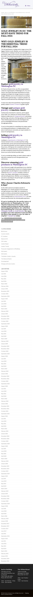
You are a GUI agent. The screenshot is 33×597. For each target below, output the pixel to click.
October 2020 (4, 441)
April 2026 (3, 281)
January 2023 (4, 373)
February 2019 (4, 491)
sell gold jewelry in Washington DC (16, 140)
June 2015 (3, 543)
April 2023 (3, 366)
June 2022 (3, 391)
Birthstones (4, 231)
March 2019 (4, 488)
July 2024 (3, 328)
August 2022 (4, 386)
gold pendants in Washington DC (14, 163)
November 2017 (5, 526)
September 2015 (5, 536)
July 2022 (3, 388)
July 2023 (3, 358)
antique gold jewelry (13, 109)
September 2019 (5, 473)
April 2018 (3, 513)
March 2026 (4, 283)
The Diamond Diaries (6, 258)
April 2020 (3, 456)
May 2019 (3, 483)
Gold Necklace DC (17, 218)
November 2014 (5, 561)
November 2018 (5, 498)
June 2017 (3, 531)
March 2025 (4, 308)
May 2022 (3, 393)
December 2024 (5, 316)
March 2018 (4, 516)
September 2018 (5, 503)
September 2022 (5, 383)
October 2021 (4, 411)
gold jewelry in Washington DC (12, 85)
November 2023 (5, 348)
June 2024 (3, 331)
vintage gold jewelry (19, 116)
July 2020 (3, 448)
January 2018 (4, 521)
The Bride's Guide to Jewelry (8, 256)
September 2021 (5, 413)
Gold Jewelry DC (8, 218)
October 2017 (4, 528)
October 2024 (4, 321)
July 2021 (3, 418)
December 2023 (5, 346)
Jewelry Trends (5, 246)
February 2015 (4, 553)
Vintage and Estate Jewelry (8, 263)
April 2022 (3, 396)
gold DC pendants (13, 172)
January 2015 (4, 556)
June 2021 (3, 421)
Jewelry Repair (4, 244)
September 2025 (5, 296)
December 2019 (5, 466)
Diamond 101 (4, 239)
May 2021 (3, 423)
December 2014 (5, 558)
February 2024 (4, 341)
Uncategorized (5, 261)
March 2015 (4, 551)
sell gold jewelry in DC (20, 196)
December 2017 (5, 523)
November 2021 (5, 408)
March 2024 (4, 338)
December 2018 (5, 496)
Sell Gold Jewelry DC (20, 219)
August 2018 (4, 506)
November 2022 (5, 378)
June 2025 (3, 303)
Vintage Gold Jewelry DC (7, 221)
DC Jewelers (4, 236)
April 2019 (3, 486)
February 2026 (4, 286)
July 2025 (3, 301)
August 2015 (4, 538)
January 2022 (4, 403)
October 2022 (4, 381)
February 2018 (4, 518)
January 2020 (4, 463)
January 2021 (4, 433)
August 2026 (4, 271)
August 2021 (4, 416)
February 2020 (4, 461)
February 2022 (4, 401)
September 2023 (5, 353)
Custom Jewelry (5, 234)
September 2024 (5, 323)
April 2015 (3, 548)
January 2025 (4, 313)
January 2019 (4, 493)
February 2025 (4, 311)
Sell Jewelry (4, 251)
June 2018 (3, 511)
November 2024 (5, 318)
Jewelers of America (15, 104)
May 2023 (3, 363)
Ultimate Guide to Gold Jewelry (13, 211)
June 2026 (3, 276)
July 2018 (3, 508)
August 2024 (4, 326)
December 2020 (5, 436)
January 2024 (4, 343)
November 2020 (5, 438)
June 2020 (3, 451)
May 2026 (3, 278)
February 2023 (4, 371)
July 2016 (3, 533)
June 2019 (3, 481)
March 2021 (4, 428)
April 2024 (3, 336)
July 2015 (3, 541)
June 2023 (3, 361)
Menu (28, 5)
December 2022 (5, 376)
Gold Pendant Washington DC (8, 219)
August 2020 (4, 446)
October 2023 (4, 351)
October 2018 (4, 501)
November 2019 (5, 468)
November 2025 (5, 291)
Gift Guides (4, 241)
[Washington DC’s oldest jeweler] (16, 4)
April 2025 (3, 306)
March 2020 (4, 458)
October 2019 (4, 471)
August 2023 (4, 356)
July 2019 (3, 478)
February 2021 (4, 431)
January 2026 (4, 288)
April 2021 (3, 426)
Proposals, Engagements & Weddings (10, 249)
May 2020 (3, 453)
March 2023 (4, 368)
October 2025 (4, 293)
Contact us (11, 216)
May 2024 (3, 333)
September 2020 (5, 443)
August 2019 (4, 476)
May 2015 (3, 546)
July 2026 (3, 273)
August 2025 (4, 298)
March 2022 (4, 398)
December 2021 (5, 406)
